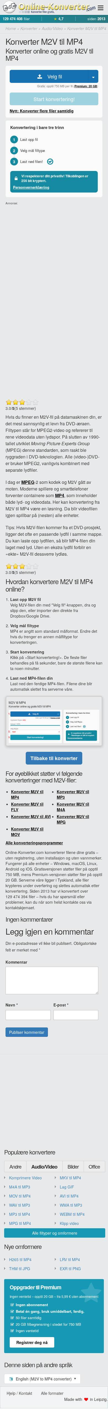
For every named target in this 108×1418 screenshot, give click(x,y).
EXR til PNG (70, 1268)
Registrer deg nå (32, 1342)
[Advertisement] (54, 259)
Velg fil (52, 76)
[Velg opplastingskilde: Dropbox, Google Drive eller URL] (93, 76)
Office (94, 1166)
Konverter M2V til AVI (31, 816)
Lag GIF (67, 1187)
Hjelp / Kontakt (19, 1393)
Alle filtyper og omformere (54, 1233)
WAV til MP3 (19, 1205)
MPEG (27, 482)
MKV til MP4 (70, 1177)
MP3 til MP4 (19, 1214)
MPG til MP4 (20, 1223)
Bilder (73, 1166)
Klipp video (69, 1223)
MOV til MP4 (20, 1196)
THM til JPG (19, 1268)
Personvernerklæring (31, 187)
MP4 (59, 495)
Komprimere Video (25, 1177)
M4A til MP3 (19, 1187)
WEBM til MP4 (72, 1214)
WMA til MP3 (71, 1205)
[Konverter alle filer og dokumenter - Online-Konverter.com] (48, 7)
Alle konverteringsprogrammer (34, 842)
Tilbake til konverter (54, 758)
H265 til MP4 (20, 1259)
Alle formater (52, 1393)
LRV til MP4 (70, 1259)
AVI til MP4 (69, 1196)
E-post (60, 1005)
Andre (15, 1166)
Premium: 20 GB (85, 86)
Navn (12, 1005)
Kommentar (16, 962)
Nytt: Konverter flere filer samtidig (42, 111)
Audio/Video (44, 1166)
